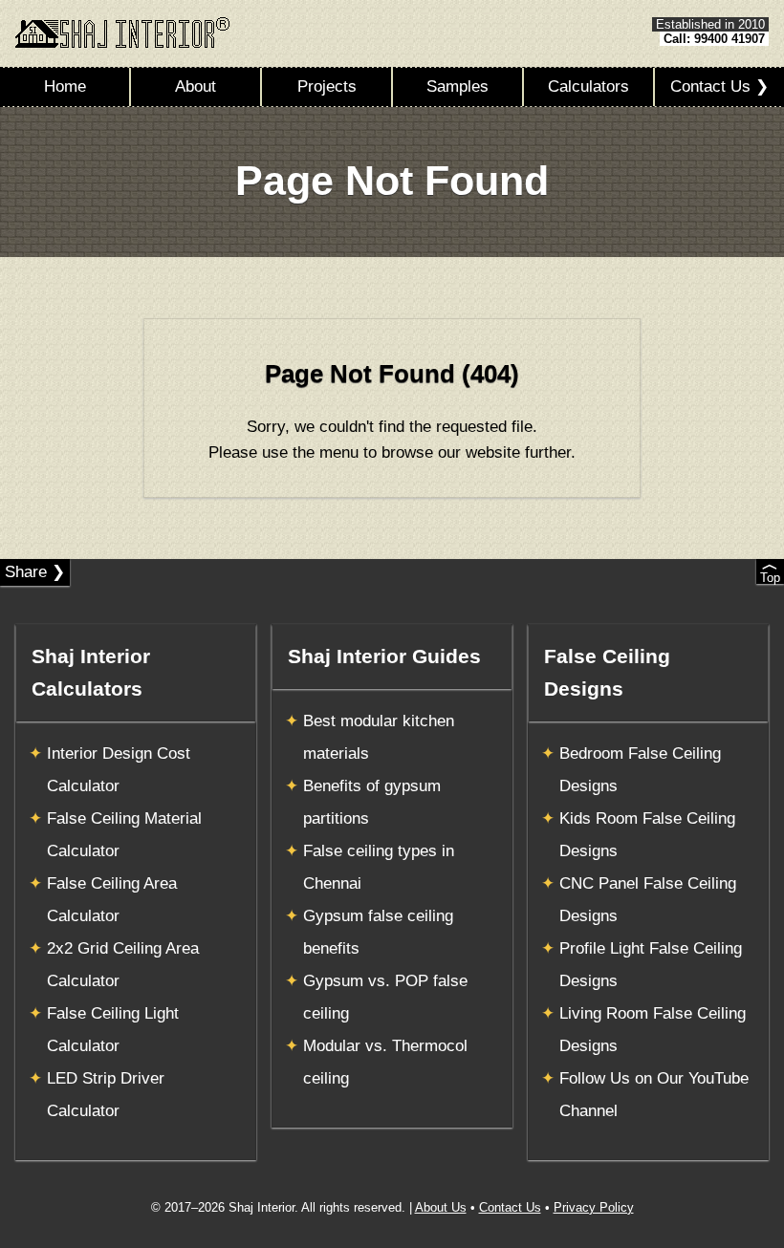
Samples (457, 86)
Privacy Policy (594, 1207)
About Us (441, 1207)
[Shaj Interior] (122, 32)
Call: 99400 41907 (714, 39)
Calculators (588, 86)
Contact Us (510, 1207)
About (195, 86)
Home (65, 86)
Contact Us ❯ (719, 86)
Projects (327, 86)
